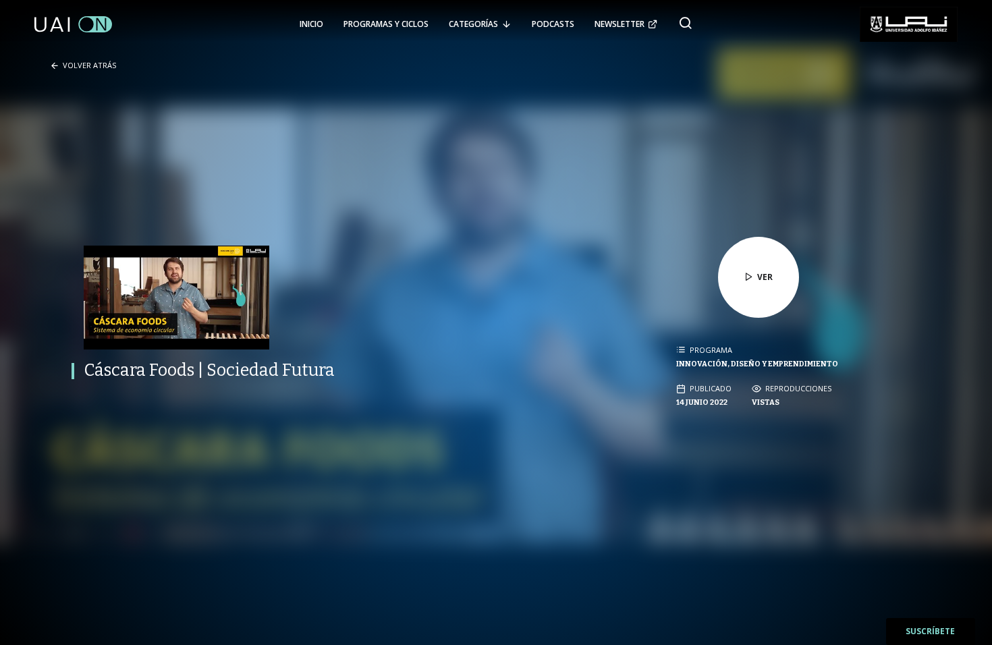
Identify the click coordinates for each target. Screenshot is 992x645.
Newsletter (619, 24)
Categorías (473, 24)
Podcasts (553, 24)
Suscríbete (930, 631)
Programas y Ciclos (386, 24)
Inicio (311, 24)
